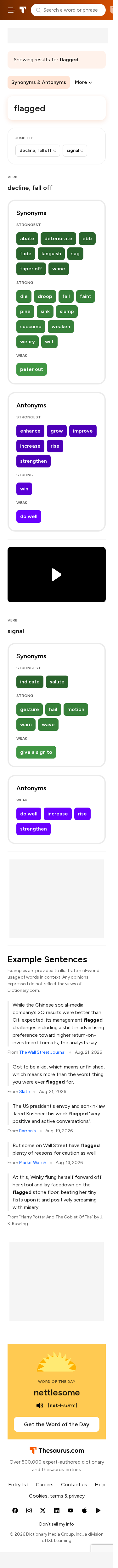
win (24, 489)
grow (57, 431)
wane (58, 269)
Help (100, 1485)
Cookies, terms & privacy (57, 1496)
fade (25, 254)
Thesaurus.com (23, 10)
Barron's (27, 1131)
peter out (31, 369)
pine (25, 311)
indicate (30, 682)
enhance (30, 431)
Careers (44, 1485)
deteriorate (58, 238)
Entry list (18, 1485)
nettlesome (57, 1392)
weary (27, 342)
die (24, 296)
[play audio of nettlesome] (39, 1405)
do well (28, 516)
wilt (49, 342)
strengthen (33, 461)
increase (30, 446)
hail (53, 709)
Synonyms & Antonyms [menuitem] (38, 82)
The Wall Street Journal (42, 1052)
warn (26, 724)
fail (66, 296)
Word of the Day (57, 1381)
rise (55, 446)
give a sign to (36, 752)
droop (45, 296)
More (81, 82)
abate (27, 238)
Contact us (74, 1485)
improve (83, 431)
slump (67, 311)
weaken (61, 326)
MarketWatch (32, 1162)
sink (45, 311)
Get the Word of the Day (56, 1424)
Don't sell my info (56, 1524)
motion (75, 709)
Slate (24, 1091)
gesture (29, 709)
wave (48, 724)
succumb (31, 326)
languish (51, 254)
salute (57, 682)
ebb (87, 238)
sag (75, 254)
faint (85, 296)
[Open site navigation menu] (11, 10)
